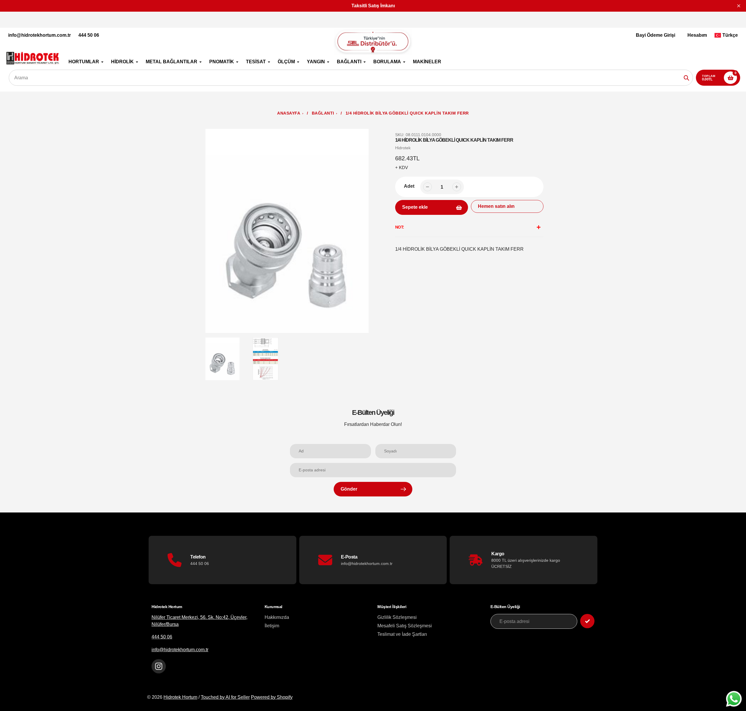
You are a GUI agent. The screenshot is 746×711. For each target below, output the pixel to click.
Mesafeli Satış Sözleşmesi (404, 625)
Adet (409, 186)
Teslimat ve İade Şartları (402, 634)
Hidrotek (403, 147)
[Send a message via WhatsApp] (734, 699)
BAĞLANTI (323, 113)
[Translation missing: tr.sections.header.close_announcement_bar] (739, 6)
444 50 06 (88, 35)
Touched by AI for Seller (225, 697)
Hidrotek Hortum (180, 697)
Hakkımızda (277, 617)
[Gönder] (587, 621)
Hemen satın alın (496, 206)
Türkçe (730, 35)
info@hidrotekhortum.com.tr (39, 35)
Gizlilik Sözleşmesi (397, 617)
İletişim (272, 625)
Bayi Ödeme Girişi (655, 35)
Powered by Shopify (272, 697)
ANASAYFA (288, 113)
